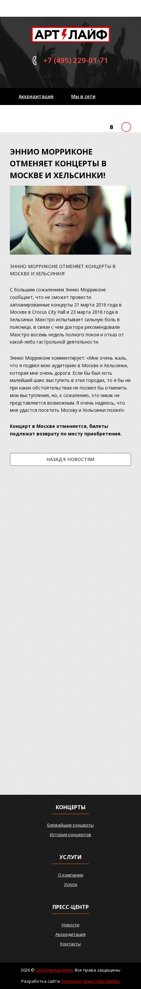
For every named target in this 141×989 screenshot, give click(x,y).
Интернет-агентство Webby (91, 981)
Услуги (70, 884)
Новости (70, 925)
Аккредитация (36, 96)
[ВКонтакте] (111, 127)
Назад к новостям (70, 459)
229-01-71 (75, 60)
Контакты (31, 113)
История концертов (70, 834)
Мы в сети (83, 96)
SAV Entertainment (54, 970)
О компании (70, 875)
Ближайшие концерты (70, 825)
